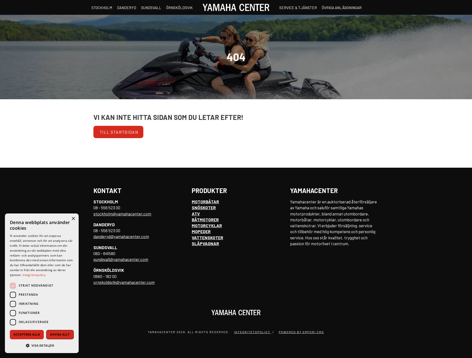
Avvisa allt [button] (60, 334)
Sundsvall (151, 7)
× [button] (73, 219)
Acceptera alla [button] (27, 334)
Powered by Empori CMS (301, 332)
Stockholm (101, 7)
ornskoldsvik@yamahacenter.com (124, 282)
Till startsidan (119, 132)
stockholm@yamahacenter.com (122, 213)
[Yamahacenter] (236, 7)
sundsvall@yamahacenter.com (120, 259)
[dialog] (42, 283)
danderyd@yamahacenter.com (121, 236)
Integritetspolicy (252, 332)
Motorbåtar (205, 201)
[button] (42, 345)
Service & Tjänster (298, 7)
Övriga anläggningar (342, 7)
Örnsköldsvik (179, 7)
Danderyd (126, 7)
